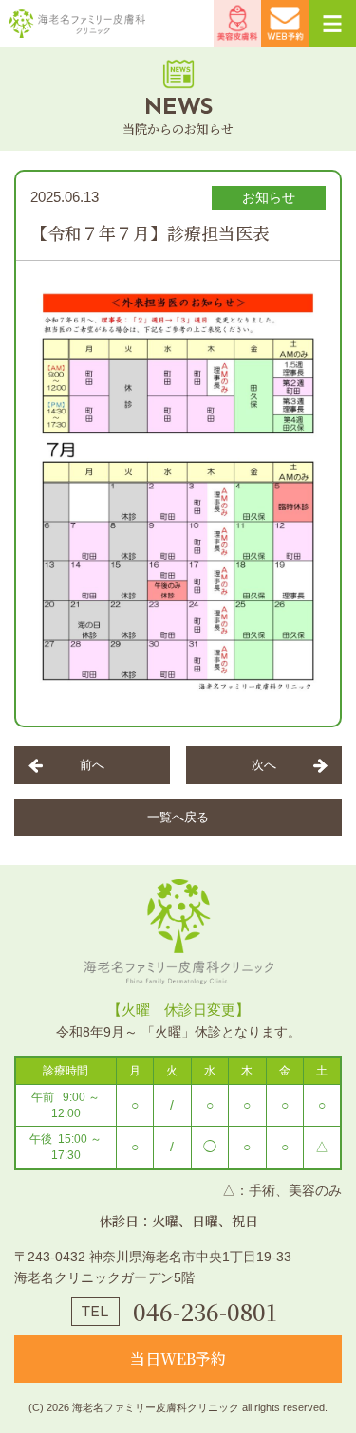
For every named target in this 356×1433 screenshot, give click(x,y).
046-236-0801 (204, 1311)
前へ (92, 765)
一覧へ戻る (178, 817)
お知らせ (268, 197)
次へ (264, 765)
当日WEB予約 (178, 1358)
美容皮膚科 (237, 23)
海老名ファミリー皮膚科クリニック (79, 23)
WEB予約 (285, 23)
